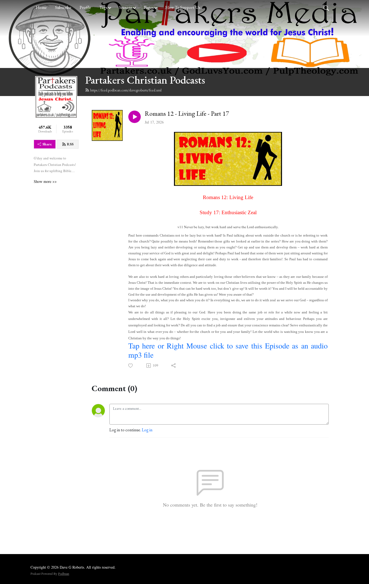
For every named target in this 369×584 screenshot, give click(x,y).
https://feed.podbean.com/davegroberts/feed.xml (126, 90)
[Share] (174, 365)
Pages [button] (149, 7)
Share (47, 144)
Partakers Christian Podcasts (145, 80)
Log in (147, 430)
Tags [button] (103, 7)
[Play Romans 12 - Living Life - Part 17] (134, 117)
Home (41, 7)
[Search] (326, 7)
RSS (70, 144)
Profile (85, 7)
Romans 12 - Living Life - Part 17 (187, 114)
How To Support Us (182, 7)
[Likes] (131, 365)
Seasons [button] (125, 7)
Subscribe (63, 7)
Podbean (63, 573)
